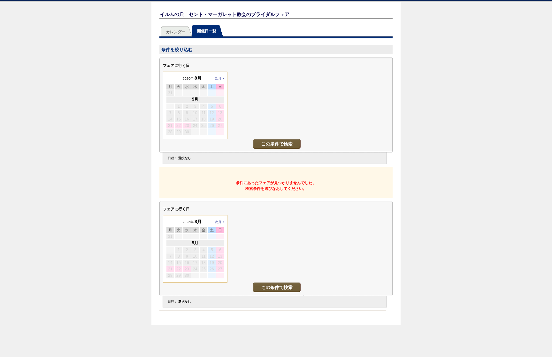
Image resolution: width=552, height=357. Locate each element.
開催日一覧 (206, 31)
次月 (218, 78)
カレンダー (175, 32)
